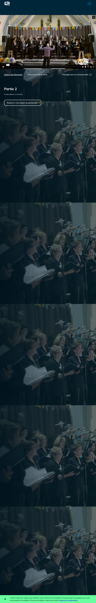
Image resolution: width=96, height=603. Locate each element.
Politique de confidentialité (68, 600)
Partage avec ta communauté (75, 74)
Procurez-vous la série (37, 74)
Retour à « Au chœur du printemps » (22, 103)
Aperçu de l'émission (13, 74)
